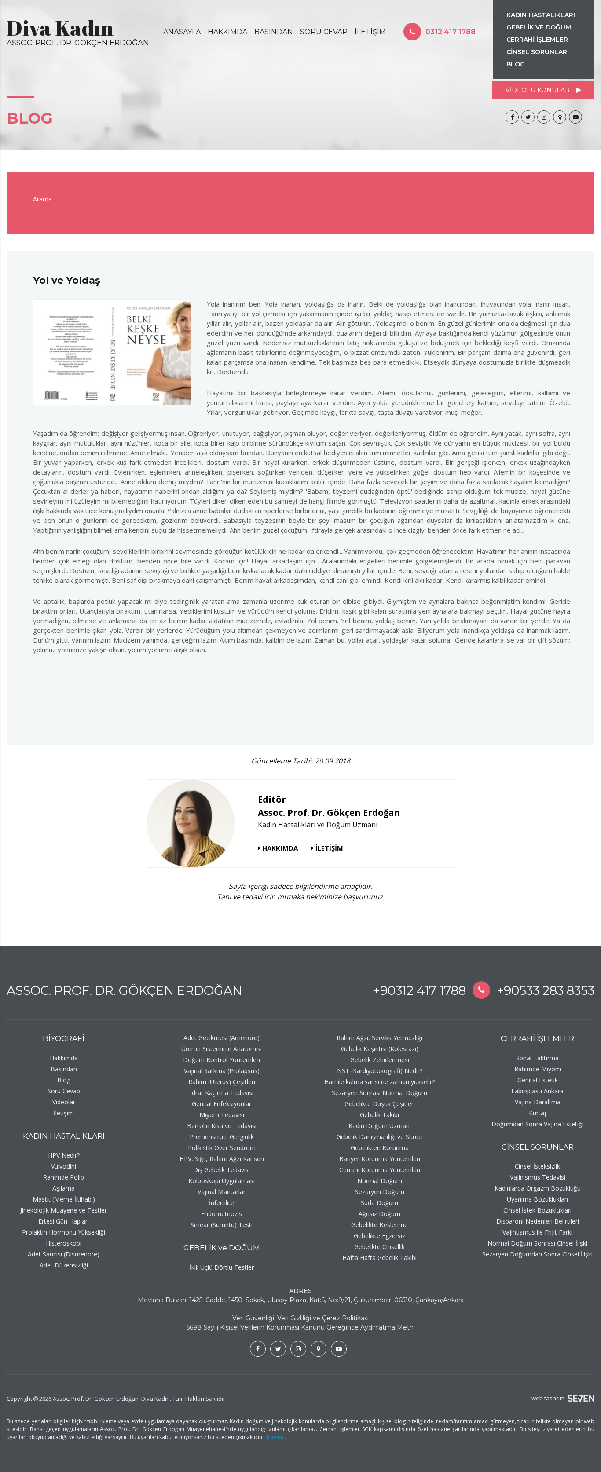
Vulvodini (63, 1166)
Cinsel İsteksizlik (537, 1166)
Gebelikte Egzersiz (379, 1235)
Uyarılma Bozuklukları (537, 1199)
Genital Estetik (537, 1080)
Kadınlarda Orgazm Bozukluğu (538, 1188)
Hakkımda (64, 1058)
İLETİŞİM (370, 32)
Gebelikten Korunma (380, 1147)
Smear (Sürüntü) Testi (222, 1224)
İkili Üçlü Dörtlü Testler (222, 1267)
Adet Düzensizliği (64, 1265)
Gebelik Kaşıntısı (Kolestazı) (379, 1049)
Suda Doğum (379, 1202)
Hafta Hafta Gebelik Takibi (379, 1257)
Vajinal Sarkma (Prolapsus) (222, 1071)
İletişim (64, 1113)
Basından (64, 1069)
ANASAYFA (182, 32)
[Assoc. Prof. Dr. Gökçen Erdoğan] (512, 117)
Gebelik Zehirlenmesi (379, 1060)
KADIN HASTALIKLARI (540, 15)
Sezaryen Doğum (379, 1191)
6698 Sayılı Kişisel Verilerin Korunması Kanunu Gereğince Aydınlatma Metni (300, 1327)
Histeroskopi (63, 1243)
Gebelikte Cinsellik (379, 1246)
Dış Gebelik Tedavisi (221, 1169)
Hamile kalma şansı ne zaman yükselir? (379, 1082)
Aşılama (63, 1188)
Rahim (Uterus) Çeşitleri (221, 1082)
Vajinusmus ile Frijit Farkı (537, 1232)
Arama (42, 199)
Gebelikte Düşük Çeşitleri (379, 1103)
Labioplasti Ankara (537, 1091)
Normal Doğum (379, 1180)
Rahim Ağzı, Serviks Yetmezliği (379, 1038)
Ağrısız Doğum (379, 1213)
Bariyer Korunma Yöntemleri (379, 1158)
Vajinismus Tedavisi (537, 1177)
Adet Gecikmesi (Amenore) (221, 1038)
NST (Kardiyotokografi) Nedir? (379, 1071)
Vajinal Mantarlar (222, 1191)
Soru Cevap (64, 1091)
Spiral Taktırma (537, 1058)
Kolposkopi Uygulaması (221, 1180)
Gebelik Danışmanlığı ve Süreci (380, 1136)
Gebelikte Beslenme (379, 1224)
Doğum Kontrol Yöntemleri (221, 1060)
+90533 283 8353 (545, 990)
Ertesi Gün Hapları (63, 1221)
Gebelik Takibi (379, 1114)
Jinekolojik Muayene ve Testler (63, 1210)
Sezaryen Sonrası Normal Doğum (379, 1092)
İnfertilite (221, 1202)
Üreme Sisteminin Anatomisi (221, 1049)
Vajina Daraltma (538, 1102)
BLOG (515, 64)
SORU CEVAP (324, 32)
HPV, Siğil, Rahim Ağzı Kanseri (222, 1158)
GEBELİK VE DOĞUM (538, 27)
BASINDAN (273, 32)
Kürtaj (537, 1113)
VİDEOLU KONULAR (538, 90)
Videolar (63, 1102)
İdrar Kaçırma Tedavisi (221, 1092)
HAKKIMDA (227, 32)
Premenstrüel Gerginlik (222, 1136)
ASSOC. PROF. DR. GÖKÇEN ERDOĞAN (124, 990)
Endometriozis (221, 1213)
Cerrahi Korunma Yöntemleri (379, 1169)
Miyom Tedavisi (221, 1114)
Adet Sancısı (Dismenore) (63, 1254)
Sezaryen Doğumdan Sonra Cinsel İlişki (537, 1254)
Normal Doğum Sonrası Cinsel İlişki (537, 1243)
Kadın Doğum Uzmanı (379, 1125)
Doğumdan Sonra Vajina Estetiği (537, 1124)
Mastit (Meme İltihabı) (64, 1199)
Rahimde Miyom (537, 1069)
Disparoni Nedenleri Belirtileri (537, 1221)
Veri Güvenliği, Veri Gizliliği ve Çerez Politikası (300, 1318)
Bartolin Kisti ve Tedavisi (222, 1125)
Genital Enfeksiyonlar (221, 1103)
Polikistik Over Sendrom (222, 1147)
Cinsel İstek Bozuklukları (537, 1210)
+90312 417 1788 (419, 990)
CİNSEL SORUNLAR (536, 52)
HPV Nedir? (64, 1155)
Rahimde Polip (63, 1177)
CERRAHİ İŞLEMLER (537, 40)
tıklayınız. (275, 1437)
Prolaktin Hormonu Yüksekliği (63, 1232)
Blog (63, 1080)
